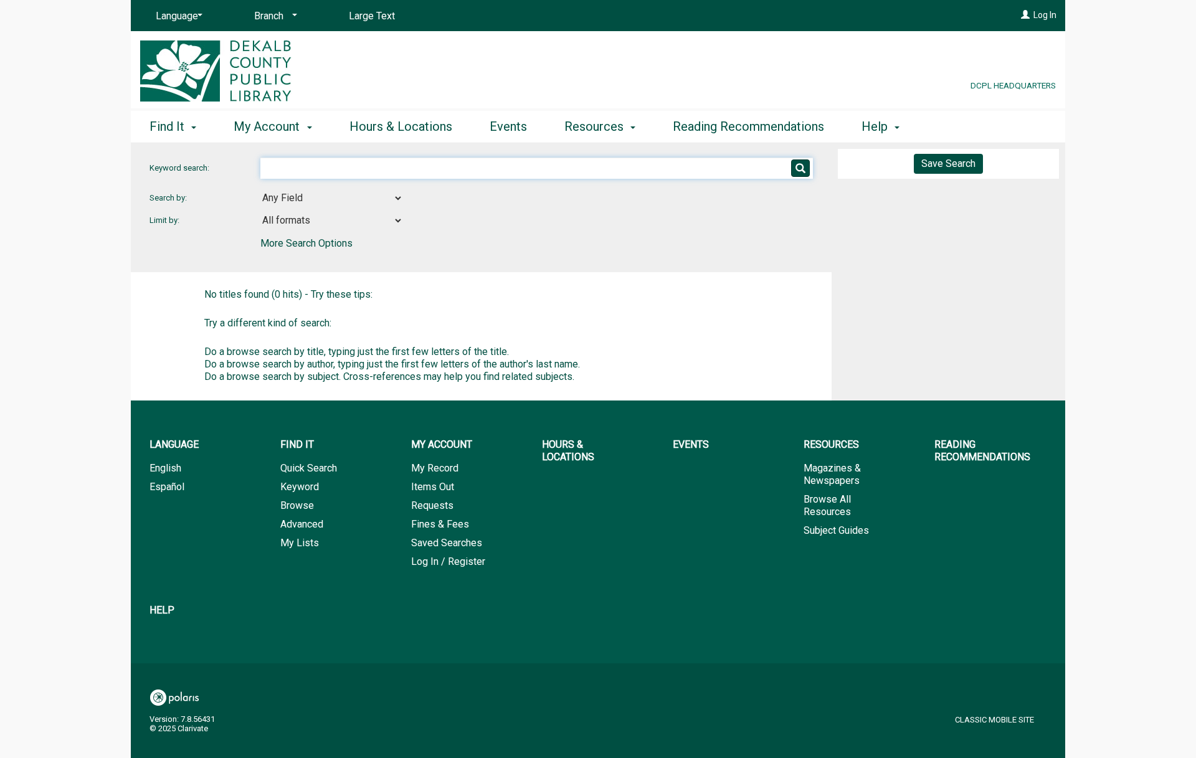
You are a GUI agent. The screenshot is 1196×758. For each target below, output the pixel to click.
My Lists (299, 543)
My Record (434, 468)
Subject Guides (836, 530)
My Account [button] (268, 126)
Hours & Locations (400, 126)
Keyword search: (180, 168)
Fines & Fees (440, 524)
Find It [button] (168, 126)
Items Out (432, 487)
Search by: (169, 197)
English (165, 468)
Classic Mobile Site (994, 719)
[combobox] (331, 198)
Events (508, 126)
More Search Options (306, 243)
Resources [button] (595, 126)
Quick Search (308, 468)
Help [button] (876, 126)
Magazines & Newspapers (832, 474)
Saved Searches (446, 543)
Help (162, 610)
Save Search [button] (948, 163)
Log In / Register (448, 561)
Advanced (301, 524)
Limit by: (165, 220)
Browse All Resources (827, 505)
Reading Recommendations (748, 126)
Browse (297, 505)
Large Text (372, 16)
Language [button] (174, 444)
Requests (432, 505)
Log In (1044, 15)
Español (167, 487)
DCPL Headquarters (1013, 85)
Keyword (299, 487)
